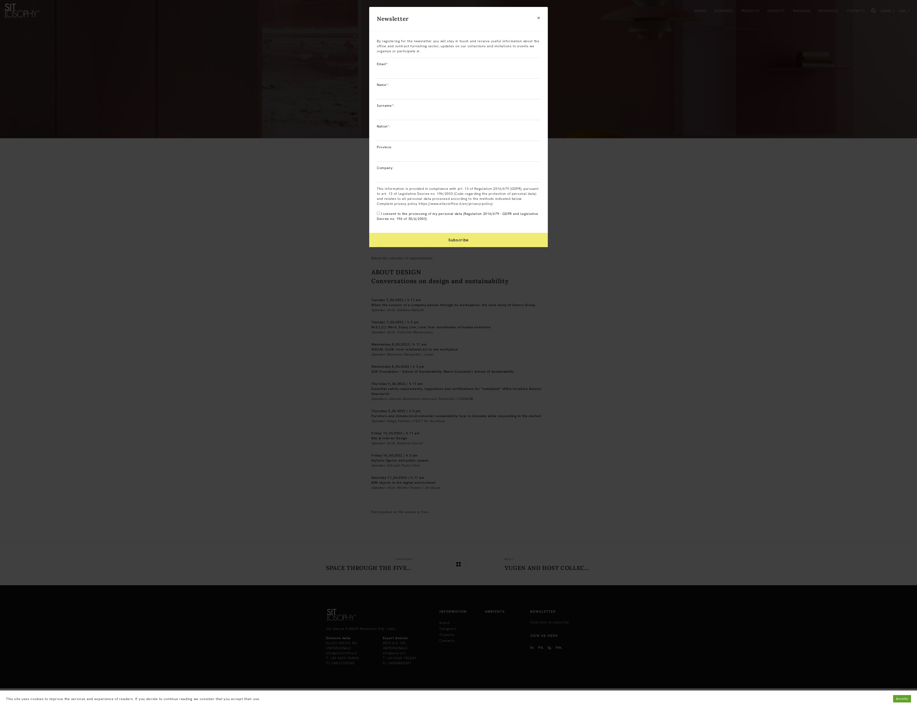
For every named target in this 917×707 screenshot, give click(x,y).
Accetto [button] (902, 699)
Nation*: (383, 126)
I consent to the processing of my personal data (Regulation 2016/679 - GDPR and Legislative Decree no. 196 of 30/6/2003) (457, 216)
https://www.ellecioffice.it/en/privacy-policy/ (456, 204)
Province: (384, 147)
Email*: (383, 64)
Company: (385, 168)
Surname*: (385, 105)
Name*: (383, 85)
